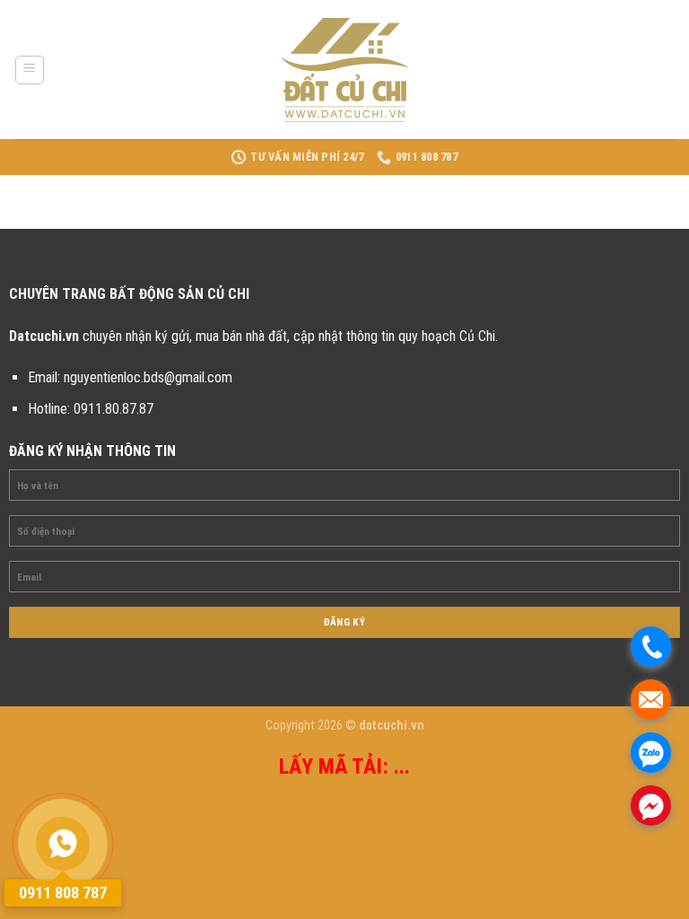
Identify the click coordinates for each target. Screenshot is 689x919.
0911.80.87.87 (113, 408)
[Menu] (30, 70)
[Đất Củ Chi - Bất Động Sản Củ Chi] (344, 70)
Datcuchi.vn (44, 336)
